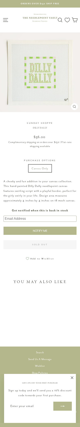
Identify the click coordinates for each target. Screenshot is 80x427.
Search (40, 352)
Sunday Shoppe (40, 123)
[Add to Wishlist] (26, 295)
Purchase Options (40, 160)
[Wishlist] (67, 20)
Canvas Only (40, 168)
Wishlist (40, 366)
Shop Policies (40, 373)
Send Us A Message (40, 359)
